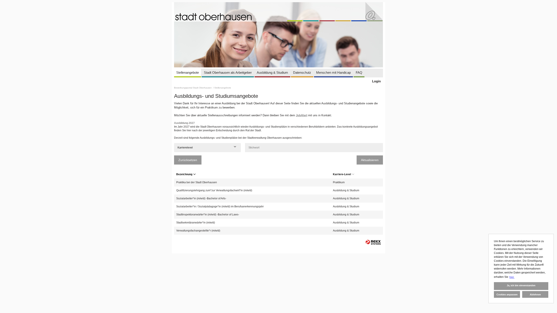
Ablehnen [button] (535, 294)
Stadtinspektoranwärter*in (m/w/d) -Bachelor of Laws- (207, 214)
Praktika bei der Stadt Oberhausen (196, 182)
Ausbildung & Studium (272, 72)
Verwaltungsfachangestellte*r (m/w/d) (198, 230)
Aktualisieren (370, 160)
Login (376, 81)
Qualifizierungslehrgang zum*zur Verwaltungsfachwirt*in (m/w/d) (214, 190)
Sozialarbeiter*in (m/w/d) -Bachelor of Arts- (201, 198)
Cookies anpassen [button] (507, 294)
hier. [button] (511, 277)
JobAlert (301, 115)
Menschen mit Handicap (333, 72)
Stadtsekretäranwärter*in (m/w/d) (195, 222)
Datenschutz (302, 72)
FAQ (359, 72)
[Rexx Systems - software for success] (373, 242)
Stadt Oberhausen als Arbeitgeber (228, 72)
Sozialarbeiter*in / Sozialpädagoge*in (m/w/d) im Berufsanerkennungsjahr (220, 206)
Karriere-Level (342, 174)
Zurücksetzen (187, 160)
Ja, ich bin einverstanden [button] (521, 285)
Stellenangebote (187, 72)
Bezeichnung (184, 174)
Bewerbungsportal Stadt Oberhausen (193, 88)
